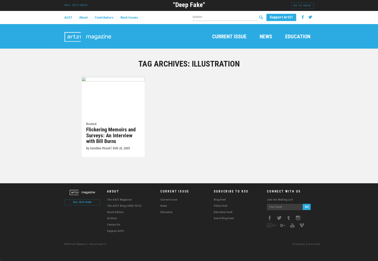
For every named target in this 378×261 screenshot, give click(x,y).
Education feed (223, 212)
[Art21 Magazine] (87, 31)
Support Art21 (281, 17)
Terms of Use (314, 244)
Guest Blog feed (224, 218)
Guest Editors (115, 212)
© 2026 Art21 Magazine (75, 244)
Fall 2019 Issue (82, 202)
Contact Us (113, 224)
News (266, 37)
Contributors (104, 17)
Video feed (220, 205)
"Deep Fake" (189, 5)
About (83, 17)
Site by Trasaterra (97, 244)
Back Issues (129, 17)
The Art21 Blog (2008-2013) (124, 205)
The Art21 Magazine (119, 199)
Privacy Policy (298, 244)
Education (297, 37)
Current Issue (229, 37)
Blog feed (220, 199)
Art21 (68, 17)
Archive (112, 218)
